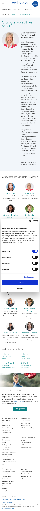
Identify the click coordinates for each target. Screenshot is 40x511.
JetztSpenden (35, 4)
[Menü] (3, 3)
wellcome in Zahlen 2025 (14, 349)
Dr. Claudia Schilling (29, 216)
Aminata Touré (10, 333)
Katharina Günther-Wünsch (10, 216)
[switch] (35, 257)
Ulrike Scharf (29, 193)
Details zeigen (29, 277)
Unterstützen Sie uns (12, 390)
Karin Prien (10, 193)
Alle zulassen (20, 283)
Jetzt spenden (20, 409)
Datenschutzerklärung (8, 508)
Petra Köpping (10, 308)
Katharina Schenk (29, 333)
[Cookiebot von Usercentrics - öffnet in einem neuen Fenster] (29, 221)
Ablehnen (20, 288)
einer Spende (19, 401)
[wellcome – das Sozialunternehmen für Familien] (20, 3)
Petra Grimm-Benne (29, 309)
